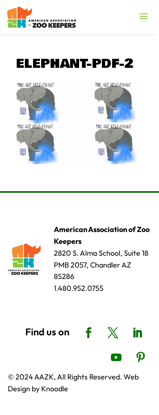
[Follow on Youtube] (116, 357)
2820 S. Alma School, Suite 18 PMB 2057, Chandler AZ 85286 (101, 264)
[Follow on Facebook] (88, 333)
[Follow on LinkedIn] (137, 333)
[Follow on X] (113, 333)
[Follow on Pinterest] (140, 357)
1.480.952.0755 (79, 288)
